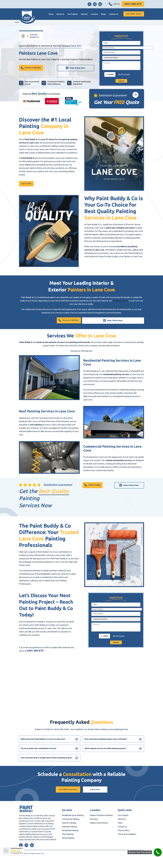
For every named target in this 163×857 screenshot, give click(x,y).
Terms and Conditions (127, 834)
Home (51, 14)
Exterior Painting (69, 823)
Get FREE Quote (133, 14)
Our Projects (72, 14)
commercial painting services (118, 460)
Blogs (103, 14)
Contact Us (113, 14)
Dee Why (94, 819)
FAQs (120, 823)
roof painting (36, 425)
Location (94, 14)
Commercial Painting (70, 819)
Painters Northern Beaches (101, 815)
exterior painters (120, 301)
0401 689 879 (132, 3)
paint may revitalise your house (120, 228)
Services (84, 14)
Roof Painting (67, 834)
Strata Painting (68, 838)
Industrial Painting (69, 826)
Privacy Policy (123, 830)
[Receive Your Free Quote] (158, 852)
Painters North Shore (99, 823)
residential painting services (116, 374)
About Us (60, 14)
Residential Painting (70, 830)
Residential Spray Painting (73, 815)
